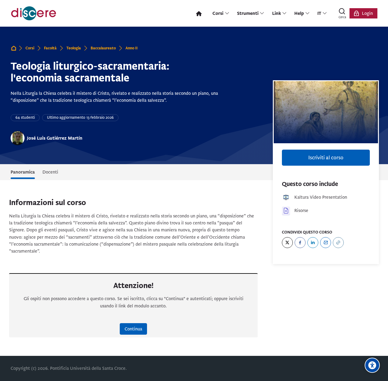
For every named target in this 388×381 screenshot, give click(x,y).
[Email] (325, 242)
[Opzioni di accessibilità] (372, 365)
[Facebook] (300, 242)
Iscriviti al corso (325, 157)
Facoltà (50, 48)
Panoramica (23, 172)
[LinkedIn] (312, 242)
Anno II (131, 48)
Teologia (73, 48)
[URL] (338, 242)
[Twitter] (287, 242)
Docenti (50, 172)
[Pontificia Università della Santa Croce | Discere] (34, 13)
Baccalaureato (103, 48)
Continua (133, 329)
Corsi (29, 48)
